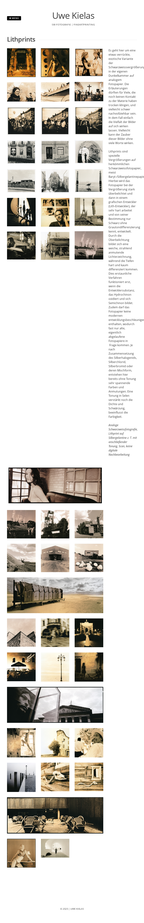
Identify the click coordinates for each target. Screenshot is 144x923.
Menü (15, 18)
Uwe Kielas (73, 15)
